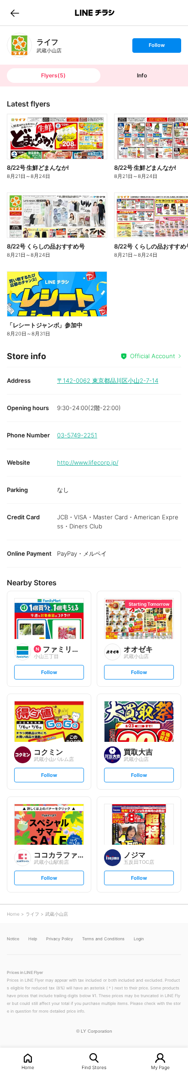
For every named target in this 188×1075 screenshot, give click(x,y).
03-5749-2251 (77, 435)
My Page (160, 1067)
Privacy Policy (59, 939)
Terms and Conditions (103, 939)
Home (27, 1067)
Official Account (152, 356)
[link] (19, 45)
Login (139, 939)
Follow (156, 47)
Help (32, 939)
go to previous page (15, 12)
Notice (13, 939)
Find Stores (94, 1067)
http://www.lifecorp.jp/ (87, 462)
